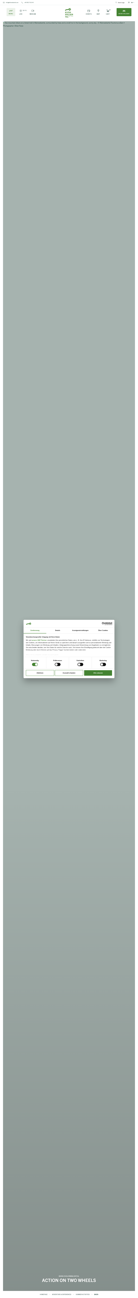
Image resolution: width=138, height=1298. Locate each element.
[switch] (58, 664)
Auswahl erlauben (69, 673)
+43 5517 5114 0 (29, 2)
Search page (121, 2)
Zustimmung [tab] (34, 630)
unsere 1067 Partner (39, 640)
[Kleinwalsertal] (69, 12)
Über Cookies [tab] (103, 630)
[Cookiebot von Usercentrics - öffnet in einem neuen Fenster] (103, 623)
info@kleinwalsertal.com (12, 2)
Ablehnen (40, 673)
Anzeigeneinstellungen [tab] (80, 630)
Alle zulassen (98, 673)
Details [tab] (57, 630)
